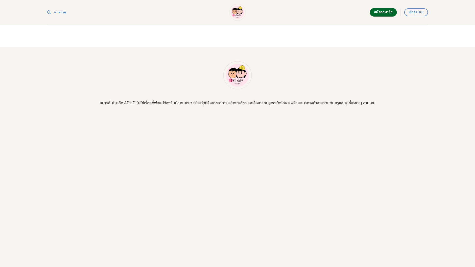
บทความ (60, 12)
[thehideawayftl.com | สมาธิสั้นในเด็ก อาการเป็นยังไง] (238, 12)
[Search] (49, 12)
